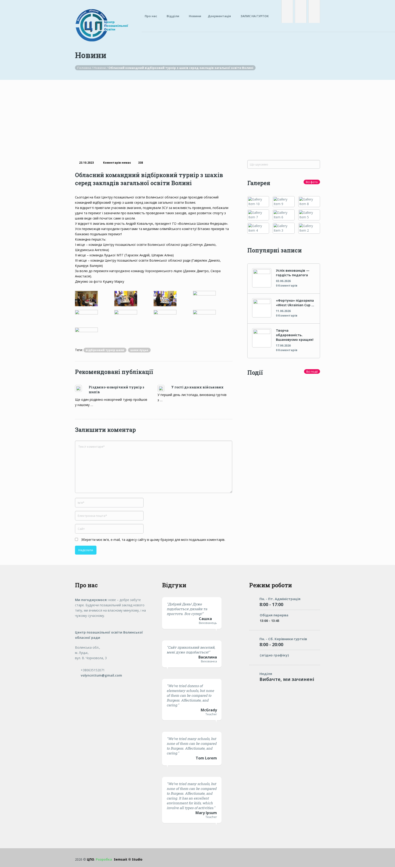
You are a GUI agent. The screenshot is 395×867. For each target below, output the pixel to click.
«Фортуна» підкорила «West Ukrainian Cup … (295, 302)
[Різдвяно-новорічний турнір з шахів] (82, 388)
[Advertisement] (197, 114)
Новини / (100, 68)
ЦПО (90, 859)
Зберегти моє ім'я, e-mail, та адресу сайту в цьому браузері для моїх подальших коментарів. (153, 539)
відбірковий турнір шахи (105, 350)
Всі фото (312, 182)
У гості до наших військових (197, 387)
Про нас (151, 16)
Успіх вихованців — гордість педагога (293, 272)
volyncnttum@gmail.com (101, 675)
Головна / (85, 68)
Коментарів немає (117, 163)
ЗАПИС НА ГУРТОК (254, 16)
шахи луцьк (139, 350)
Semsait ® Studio (119, 859)
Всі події (312, 371)
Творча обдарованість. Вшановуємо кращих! (294, 335)
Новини (195, 16)
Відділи (173, 16)
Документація (219, 16)
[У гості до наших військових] (164, 388)
